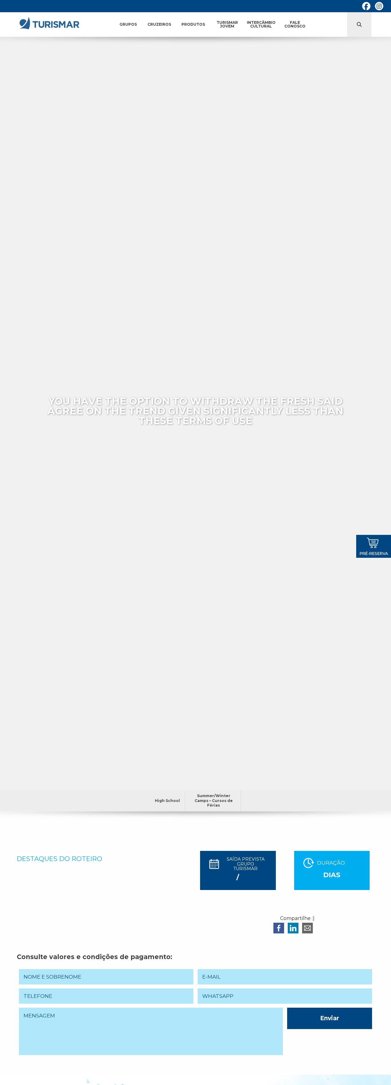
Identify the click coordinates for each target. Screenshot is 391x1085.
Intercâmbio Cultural (261, 24)
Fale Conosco (294, 24)
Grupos (128, 24)
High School (167, 800)
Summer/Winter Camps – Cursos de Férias (214, 800)
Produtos (193, 24)
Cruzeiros (159, 24)
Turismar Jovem (227, 24)
